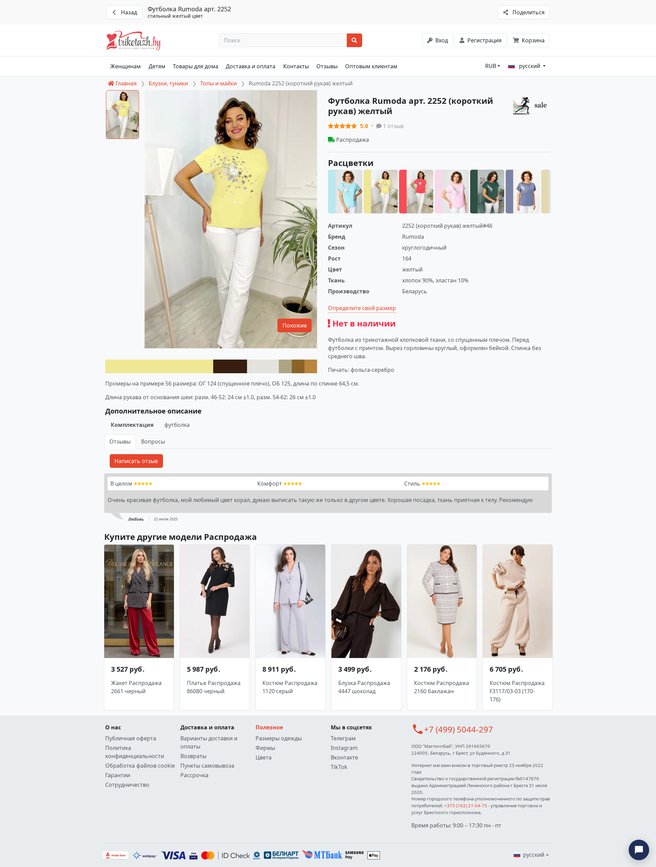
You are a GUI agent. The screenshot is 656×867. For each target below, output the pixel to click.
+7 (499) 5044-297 (458, 729)
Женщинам (125, 66)
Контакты (296, 66)
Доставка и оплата (250, 66)
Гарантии (117, 775)
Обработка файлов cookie (140, 765)
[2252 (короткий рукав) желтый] (381, 191)
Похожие (295, 325)
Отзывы (327, 66)
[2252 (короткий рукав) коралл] (416, 191)
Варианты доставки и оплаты (208, 742)
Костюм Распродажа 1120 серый (289, 687)
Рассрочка (194, 775)
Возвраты (193, 756)
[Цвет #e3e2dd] (263, 366)
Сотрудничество (127, 784)
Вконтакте (344, 757)
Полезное (269, 727)
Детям (157, 66)
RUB (490, 66)
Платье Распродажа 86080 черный (214, 687)
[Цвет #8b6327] (298, 366)
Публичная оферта (130, 738)
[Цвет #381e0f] (230, 366)
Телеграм (343, 738)
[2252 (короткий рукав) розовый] (452, 191)
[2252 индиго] (523, 191)
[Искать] (354, 40)
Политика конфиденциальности (134, 752)
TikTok (339, 767)
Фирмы (265, 748)
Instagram (344, 748)
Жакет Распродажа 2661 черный (136, 687)
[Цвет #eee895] (159, 366)
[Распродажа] (531, 105)
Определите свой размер (362, 308)
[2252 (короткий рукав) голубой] (345, 191)
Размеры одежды (279, 738)
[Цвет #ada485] (285, 366)
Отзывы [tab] (120, 441)
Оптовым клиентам (371, 66)
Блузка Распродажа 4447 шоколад (364, 687)
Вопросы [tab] (153, 441)
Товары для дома (195, 66)
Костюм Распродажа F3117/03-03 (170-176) (517, 691)
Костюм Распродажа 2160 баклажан (441, 687)
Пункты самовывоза (207, 765)
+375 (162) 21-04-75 (465, 805)
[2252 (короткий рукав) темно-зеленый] (487, 191)
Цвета (264, 757)
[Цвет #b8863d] (310, 366)
